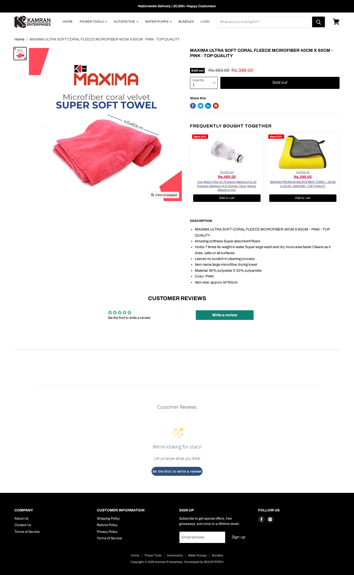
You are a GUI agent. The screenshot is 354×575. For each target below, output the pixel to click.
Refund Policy (107, 525)
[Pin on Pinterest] (216, 106)
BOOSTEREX (214, 562)
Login (205, 21)
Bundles (186, 21)
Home (67, 21)
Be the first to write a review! (177, 471)
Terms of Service (27, 532)
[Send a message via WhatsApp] (8, 567)
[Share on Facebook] (193, 106)
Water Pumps (157, 21)
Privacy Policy (107, 532)
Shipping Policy (108, 518)
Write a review (224, 315)
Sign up (238, 537)
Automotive (125, 21)
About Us (21, 518)
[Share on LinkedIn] (208, 106)
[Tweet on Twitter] (200, 106)
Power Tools (92, 21)
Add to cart (227, 198)
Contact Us (22, 525)
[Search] (318, 22)
